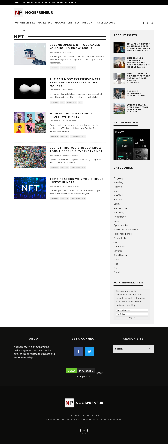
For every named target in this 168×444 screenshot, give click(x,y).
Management (63, 23)
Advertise (62, 2)
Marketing (45, 23)
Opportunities (25, 23)
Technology (83, 23)
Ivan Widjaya (55, 52)
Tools (52, 2)
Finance (118, 186)
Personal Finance (123, 234)
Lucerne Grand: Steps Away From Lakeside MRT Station (137, 108)
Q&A (116, 242)
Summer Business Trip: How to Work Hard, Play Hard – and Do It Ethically (138, 78)
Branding (118, 182)
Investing (64, 136)
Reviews (118, 251)
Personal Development (126, 229)
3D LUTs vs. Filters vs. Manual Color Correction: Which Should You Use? (138, 47)
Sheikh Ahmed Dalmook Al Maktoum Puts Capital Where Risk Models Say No (138, 62)
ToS (97, 415)
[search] (150, 349)
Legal (116, 204)
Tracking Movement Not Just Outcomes (136, 93)
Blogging (118, 178)
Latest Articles (31, 2)
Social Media (120, 255)
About (18, 2)
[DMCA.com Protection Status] (80, 373)
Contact (73, 2)
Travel (117, 272)
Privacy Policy (80, 415)
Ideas (44, 2)
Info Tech (54, 68)
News (62, 102)
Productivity (120, 238)
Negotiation (120, 216)
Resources (119, 246)
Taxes (117, 259)
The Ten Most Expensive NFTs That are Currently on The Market (75, 82)
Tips (116, 264)
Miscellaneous (105, 23)
